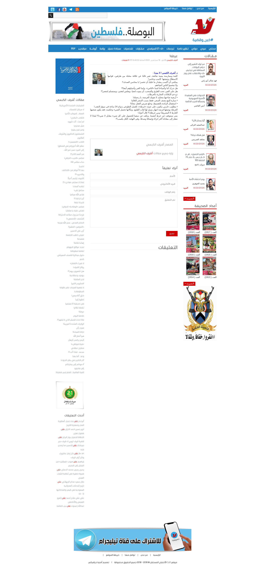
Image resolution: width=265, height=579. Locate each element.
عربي (203, 48)
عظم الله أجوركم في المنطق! (71, 146)
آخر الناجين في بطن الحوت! (72, 360)
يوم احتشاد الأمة (197, 179)
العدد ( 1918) (194, 232)
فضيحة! (80, 239)
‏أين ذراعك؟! (79, 199)
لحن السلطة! (79, 279)
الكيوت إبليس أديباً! (76, 178)
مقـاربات (140, 48)
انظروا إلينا (79, 300)
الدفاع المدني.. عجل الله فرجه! (71, 223)
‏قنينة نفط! (79, 203)
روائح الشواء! (78, 267)
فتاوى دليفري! (77, 118)
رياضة (102, 48)
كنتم (82, 259)
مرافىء (82, 48)
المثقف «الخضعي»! (75, 219)
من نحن (200, 8)
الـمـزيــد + (189, 199)
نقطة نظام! (79, 308)
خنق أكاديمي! (78, 296)
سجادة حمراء (114, 48)
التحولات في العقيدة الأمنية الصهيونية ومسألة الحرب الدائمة (195, 98)
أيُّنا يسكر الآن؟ (198, 120)
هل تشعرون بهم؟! (76, 271)
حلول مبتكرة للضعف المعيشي (70, 255)
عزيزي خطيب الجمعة (75, 235)
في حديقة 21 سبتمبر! (74, 304)
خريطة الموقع (171, 8)
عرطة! (81, 312)
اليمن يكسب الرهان (76, 340)
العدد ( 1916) (194, 254)
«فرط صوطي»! (77, 344)
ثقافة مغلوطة (77, 251)
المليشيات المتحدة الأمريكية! (71, 106)
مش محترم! (79, 126)
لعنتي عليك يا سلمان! (75, 211)
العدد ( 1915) (211, 254)
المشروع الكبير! (77, 284)
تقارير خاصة (182, 48)
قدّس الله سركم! (77, 195)
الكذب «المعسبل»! (76, 142)
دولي (194, 48)
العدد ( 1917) (211, 232)
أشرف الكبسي (172, 60)
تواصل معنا (187, 8)
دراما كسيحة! (78, 332)
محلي (212, 48)
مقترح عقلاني (77, 348)
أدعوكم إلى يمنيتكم (74, 364)
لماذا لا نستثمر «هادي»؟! (73, 182)
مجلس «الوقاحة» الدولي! (73, 207)
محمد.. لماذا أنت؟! (76, 352)
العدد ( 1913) (211, 277)
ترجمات (170, 48)
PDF (73, 48)
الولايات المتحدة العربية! (73, 324)
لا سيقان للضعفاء (76, 110)
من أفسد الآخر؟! (77, 154)
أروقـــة (93, 48)
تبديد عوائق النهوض (75, 247)
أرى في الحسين (77, 231)
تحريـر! (81, 166)
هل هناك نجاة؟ (198, 135)
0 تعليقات (125, 60)
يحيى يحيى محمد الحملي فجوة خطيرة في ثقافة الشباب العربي (70, 474)
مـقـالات (211, 56)
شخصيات (128, 48)
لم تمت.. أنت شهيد (76, 122)
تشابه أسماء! (78, 186)
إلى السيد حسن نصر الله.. (73, 150)
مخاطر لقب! (79, 190)
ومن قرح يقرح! (77, 130)
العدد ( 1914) (194, 277)
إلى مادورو (79, 368)
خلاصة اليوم (78, 316)
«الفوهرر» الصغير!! (76, 227)
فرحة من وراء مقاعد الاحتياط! (71, 215)
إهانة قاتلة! (79, 243)
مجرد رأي (80, 328)
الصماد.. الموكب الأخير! (74, 114)
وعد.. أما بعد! (78, 356)
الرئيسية (211, 8)
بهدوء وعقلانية (77, 275)
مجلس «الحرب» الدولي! (74, 158)
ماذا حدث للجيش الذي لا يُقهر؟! (70, 320)
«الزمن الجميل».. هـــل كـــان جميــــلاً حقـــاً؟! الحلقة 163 (195, 157)
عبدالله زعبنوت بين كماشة (70, 506)
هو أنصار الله (78, 336)
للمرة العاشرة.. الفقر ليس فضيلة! (70, 372)
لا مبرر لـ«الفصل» (77, 263)
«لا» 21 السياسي (155, 48)
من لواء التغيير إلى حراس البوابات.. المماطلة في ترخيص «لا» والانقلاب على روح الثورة (194, 70)
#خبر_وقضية (203, 40)
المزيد (185, 85)
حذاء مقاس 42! (77, 162)
